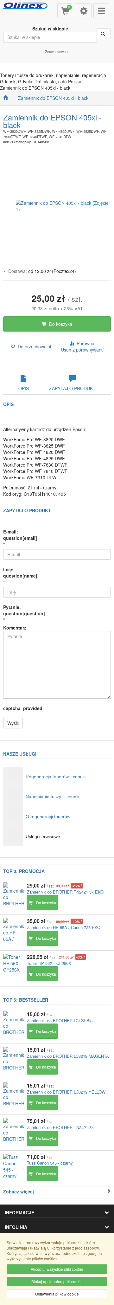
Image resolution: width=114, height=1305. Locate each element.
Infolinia (16, 1227)
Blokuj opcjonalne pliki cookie (57, 1281)
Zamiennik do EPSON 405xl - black (53, 98)
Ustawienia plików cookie (57, 1293)
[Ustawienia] (84, 10)
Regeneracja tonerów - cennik (56, 776)
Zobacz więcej (18, 1191)
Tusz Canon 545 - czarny (50, 1163)
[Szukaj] (104, 34)
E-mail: (20, 534)
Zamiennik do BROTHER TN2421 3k (60, 1127)
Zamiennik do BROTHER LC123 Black (62, 1021)
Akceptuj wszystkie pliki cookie (57, 1269)
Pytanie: (24, 610)
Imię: (20, 572)
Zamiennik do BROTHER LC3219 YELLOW (66, 1092)
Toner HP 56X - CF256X (49, 963)
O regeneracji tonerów (48, 816)
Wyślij (13, 723)
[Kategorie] (101, 10)
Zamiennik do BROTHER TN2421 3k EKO (65, 892)
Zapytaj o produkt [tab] (72, 388)
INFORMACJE (19, 1212)
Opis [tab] (23, 388)
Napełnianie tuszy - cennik (52, 796)
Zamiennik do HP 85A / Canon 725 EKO (63, 927)
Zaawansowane (57, 51)
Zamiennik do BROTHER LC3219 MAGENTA (68, 1056)
